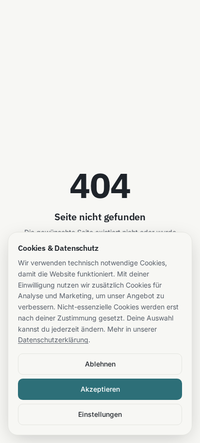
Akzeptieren (100, 389)
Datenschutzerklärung (53, 340)
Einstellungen (100, 414)
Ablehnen (100, 364)
